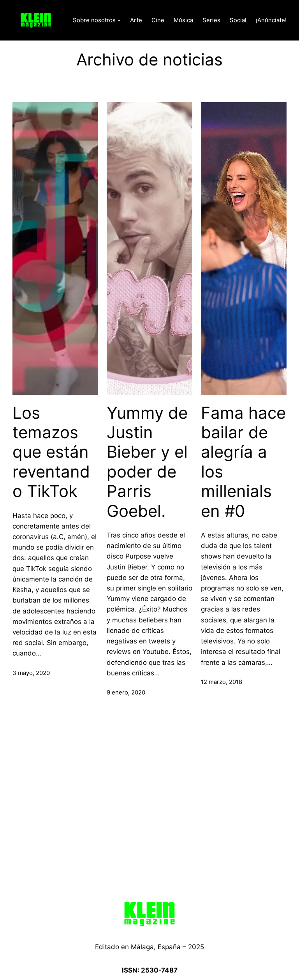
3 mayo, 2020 (31, 673)
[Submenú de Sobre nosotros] (119, 20)
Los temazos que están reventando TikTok (51, 452)
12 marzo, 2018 (221, 681)
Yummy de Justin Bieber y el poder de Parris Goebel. (147, 462)
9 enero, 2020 (126, 692)
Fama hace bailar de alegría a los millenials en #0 (243, 462)
